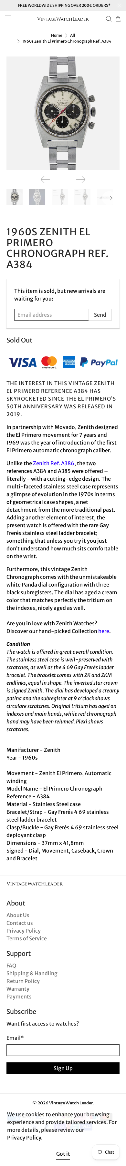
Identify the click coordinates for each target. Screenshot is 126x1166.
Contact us (19, 923)
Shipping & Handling (32, 973)
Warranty (17, 989)
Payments (19, 996)
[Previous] (45, 179)
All (72, 35)
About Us (17, 915)
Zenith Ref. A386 (53, 463)
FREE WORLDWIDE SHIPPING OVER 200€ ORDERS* (64, 5)
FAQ (11, 965)
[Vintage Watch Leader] (63, 19)
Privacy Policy (23, 930)
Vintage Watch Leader (71, 1103)
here (103, 631)
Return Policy (23, 981)
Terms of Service (26, 938)
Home (56, 35)
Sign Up (63, 1068)
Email (15, 1038)
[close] (119, 5)
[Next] (81, 179)
